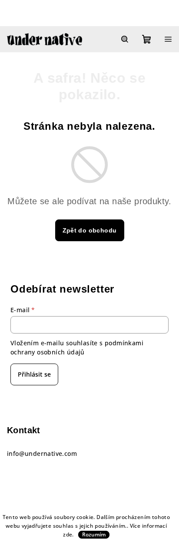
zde (67, 534)
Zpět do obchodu (90, 230)
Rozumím (94, 534)
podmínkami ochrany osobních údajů (76, 347)
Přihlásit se (34, 374)
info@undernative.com (42, 453)
